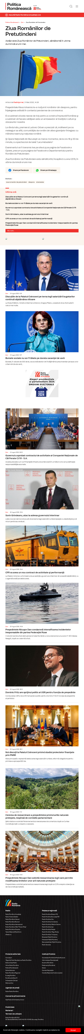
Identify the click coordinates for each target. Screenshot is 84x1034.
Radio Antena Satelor (11, 916)
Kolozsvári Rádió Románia (50, 939)
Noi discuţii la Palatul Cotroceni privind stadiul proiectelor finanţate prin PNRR (42, 733)
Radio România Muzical (12, 921)
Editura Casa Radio (11, 962)
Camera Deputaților (48, 970)
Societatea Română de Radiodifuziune (53, 957)
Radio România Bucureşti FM (50, 916)
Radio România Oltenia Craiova (51, 924)
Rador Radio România (11, 991)
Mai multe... (11, 230)
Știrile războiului (10, 970)
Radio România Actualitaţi (13, 914)
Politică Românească (11, 968)
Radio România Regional (12, 973)
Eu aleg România (10, 975)
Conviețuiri (8, 957)
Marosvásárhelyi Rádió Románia (51, 942)
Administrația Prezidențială (50, 960)
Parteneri (9, 1010)
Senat (44, 968)
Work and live (9, 983)
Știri (22, 22)
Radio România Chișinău (12, 929)
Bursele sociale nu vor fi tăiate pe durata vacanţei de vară (42, 203)
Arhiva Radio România (12, 965)
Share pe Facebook (21, 170)
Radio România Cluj (48, 919)
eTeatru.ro (8, 934)
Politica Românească (12, 22)
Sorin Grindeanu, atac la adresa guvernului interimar (42, 214)
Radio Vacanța (46, 944)
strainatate (40, 182)
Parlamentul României (48, 965)
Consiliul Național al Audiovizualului (52, 973)
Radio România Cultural (12, 919)
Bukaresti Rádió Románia (49, 937)
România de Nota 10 (11, 978)
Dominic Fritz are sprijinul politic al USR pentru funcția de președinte (42, 671)
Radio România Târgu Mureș (50, 932)
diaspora (31, 182)
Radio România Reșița (48, 929)
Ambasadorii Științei (11, 980)
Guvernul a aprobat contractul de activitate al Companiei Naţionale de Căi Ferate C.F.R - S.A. (42, 209)
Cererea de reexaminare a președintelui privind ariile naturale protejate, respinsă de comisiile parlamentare (42, 795)
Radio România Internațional (13, 924)
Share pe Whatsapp (48, 170)
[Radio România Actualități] (23, 6)
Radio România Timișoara (49, 934)
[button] (60, 1030)
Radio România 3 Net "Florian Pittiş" (15, 927)
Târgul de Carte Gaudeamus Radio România (18, 960)
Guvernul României (47, 962)
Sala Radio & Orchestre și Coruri (14, 999)
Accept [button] (73, 1030)
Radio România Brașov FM (50, 914)
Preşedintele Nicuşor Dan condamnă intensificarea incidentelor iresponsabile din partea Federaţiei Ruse (42, 224)
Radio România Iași (47, 927)
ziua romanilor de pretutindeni (16, 182)
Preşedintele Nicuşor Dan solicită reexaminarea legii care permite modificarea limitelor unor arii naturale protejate (42, 858)
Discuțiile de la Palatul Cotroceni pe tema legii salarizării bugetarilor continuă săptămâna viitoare (42, 198)
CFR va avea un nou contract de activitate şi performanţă (42, 218)
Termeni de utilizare (13, 1014)
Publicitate (9, 1007)
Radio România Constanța (50, 921)
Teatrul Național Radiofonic (13, 932)
